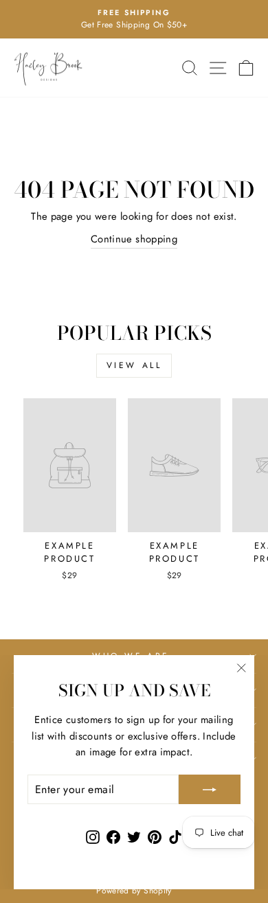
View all (134, 365)
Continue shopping (134, 239)
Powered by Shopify (134, 890)
